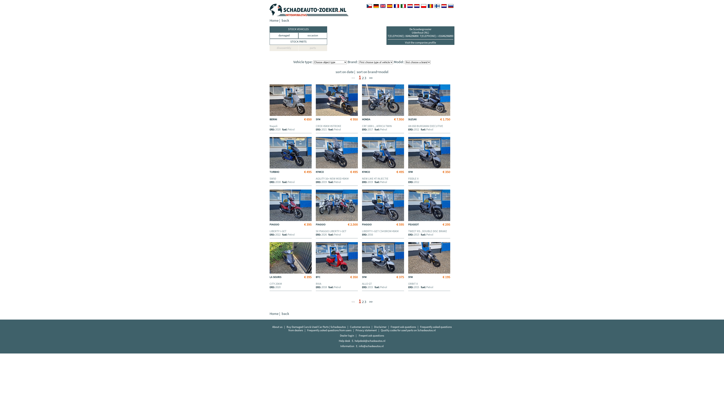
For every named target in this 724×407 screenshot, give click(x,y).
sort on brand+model (372, 72)
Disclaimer (380, 327)
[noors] (417, 6)
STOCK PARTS (298, 41)
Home (274, 20)
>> (371, 78)
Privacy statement (366, 330)
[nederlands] (410, 6)
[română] (430, 6)
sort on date (345, 72)
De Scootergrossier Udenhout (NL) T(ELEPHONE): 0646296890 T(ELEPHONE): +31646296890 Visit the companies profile (420, 35)
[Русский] (450, 6)
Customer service (360, 327)
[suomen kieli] (437, 6)
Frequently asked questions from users (329, 330)
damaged (284, 35)
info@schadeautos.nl (371, 346)
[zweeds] (444, 6)
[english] (383, 6)
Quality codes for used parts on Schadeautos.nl (408, 330)
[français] (396, 6)
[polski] (423, 6)
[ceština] (369, 6)
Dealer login (347, 335)
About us (277, 327)
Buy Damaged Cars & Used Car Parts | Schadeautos (316, 327)
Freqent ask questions (403, 327)
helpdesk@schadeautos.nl (370, 341)
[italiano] (403, 6)
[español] (389, 6)
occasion (313, 35)
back (285, 20)
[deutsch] (376, 6)
